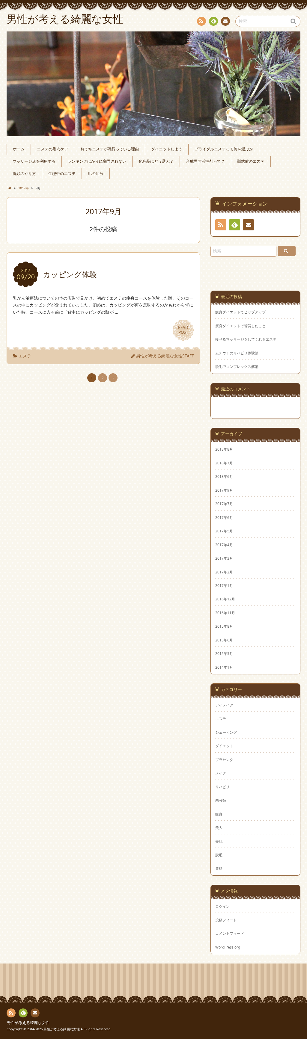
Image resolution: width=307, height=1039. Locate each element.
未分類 (220, 800)
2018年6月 (224, 476)
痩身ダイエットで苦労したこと (240, 326)
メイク (220, 773)
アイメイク (224, 705)
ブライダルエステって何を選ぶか (224, 149)
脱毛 (218, 854)
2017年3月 (224, 558)
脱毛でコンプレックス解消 (236, 366)
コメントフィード (229, 933)
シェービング (226, 732)
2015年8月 (224, 626)
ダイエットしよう (166, 149)
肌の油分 (95, 173)
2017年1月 (224, 585)
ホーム (19, 149)
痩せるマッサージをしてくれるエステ (245, 339)
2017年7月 (224, 503)
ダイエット (224, 745)
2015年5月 (224, 653)
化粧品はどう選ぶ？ (156, 161)
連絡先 (225, 21)
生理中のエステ (62, 173)
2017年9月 (224, 490)
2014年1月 (224, 667)
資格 (218, 868)
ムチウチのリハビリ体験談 (236, 353)
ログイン (222, 906)
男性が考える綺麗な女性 (28, 1022)
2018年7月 (224, 462)
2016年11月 (225, 612)
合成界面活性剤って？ (205, 161)
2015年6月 (224, 640)
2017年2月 (224, 572)
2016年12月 (225, 598)
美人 (218, 827)
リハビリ (222, 786)
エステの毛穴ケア (52, 149)
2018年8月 (224, 449)
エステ (25, 356)
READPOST (183, 330)
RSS (201, 21)
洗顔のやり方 (24, 173)
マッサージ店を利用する (34, 161)
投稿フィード (226, 919)
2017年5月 (224, 530)
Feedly (213, 21)
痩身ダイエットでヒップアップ (240, 312)
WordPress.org (227, 947)
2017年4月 (224, 544)
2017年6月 (224, 517)
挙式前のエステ (250, 161)
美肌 (218, 841)
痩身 (218, 814)
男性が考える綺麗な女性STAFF (165, 356)
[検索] (287, 251)
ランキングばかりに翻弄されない (97, 161)
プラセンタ (224, 759)
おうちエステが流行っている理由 (109, 149)
